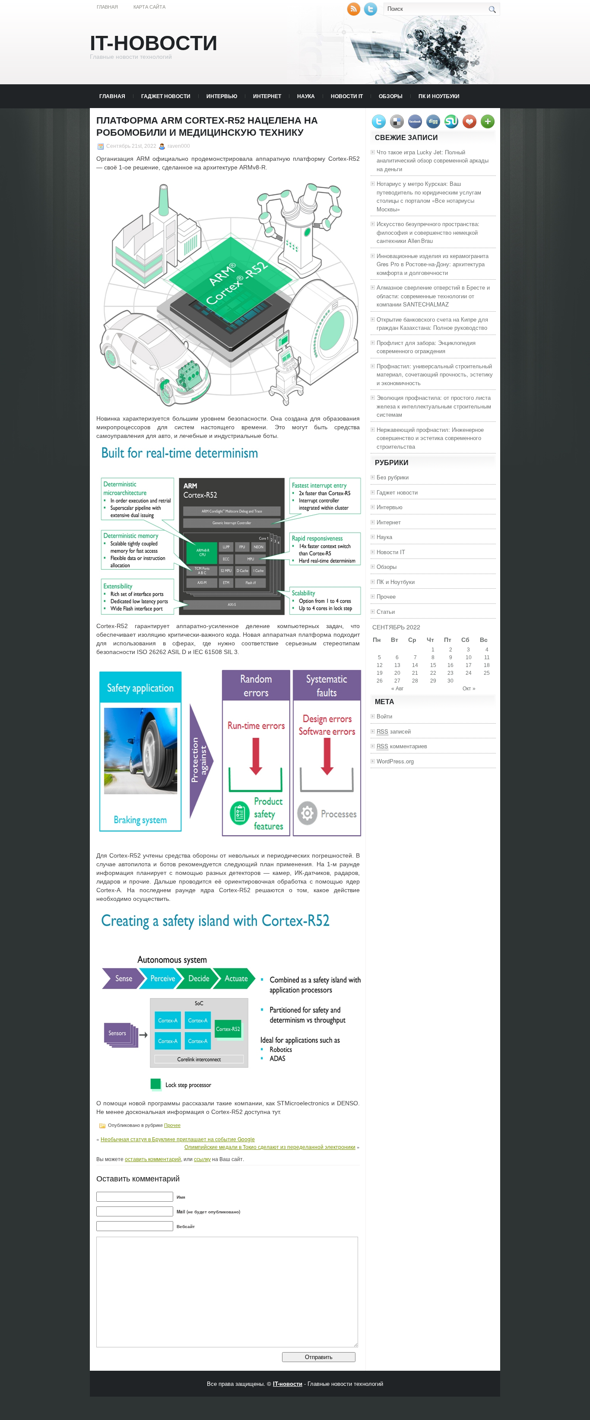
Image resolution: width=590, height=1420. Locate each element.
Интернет (267, 96)
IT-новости (154, 43)
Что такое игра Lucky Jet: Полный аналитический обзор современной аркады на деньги (432, 160)
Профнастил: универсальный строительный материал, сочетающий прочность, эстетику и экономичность (435, 374)
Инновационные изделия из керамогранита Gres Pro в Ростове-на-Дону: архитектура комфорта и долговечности (432, 264)
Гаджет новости (165, 96)
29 (433, 681)
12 (380, 665)
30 (450, 681)
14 (415, 665)
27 (397, 681)
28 (415, 681)
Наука (306, 96)
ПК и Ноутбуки (439, 96)
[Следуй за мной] (371, 13)
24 (469, 673)
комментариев (402, 746)
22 (433, 673)
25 (487, 673)
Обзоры (391, 96)
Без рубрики (393, 477)
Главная (107, 7)
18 (487, 665)
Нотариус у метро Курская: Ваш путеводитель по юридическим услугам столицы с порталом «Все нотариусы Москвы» (429, 196)
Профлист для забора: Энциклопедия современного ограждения (426, 346)
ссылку (202, 1158)
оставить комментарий (153, 1158)
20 (397, 673)
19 (380, 673)
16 (450, 665)
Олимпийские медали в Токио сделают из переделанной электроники (269, 1146)
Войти (384, 716)
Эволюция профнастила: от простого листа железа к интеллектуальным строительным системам (434, 405)
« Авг (397, 689)
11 (487, 657)
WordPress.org (395, 761)
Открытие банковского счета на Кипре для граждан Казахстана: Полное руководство (432, 323)
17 (469, 665)
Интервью (221, 96)
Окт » (469, 689)
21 (415, 673)
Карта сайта (149, 7)
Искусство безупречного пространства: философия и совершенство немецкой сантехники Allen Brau (428, 232)
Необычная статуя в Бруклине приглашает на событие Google (178, 1138)
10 (469, 657)
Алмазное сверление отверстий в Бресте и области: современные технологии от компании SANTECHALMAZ (433, 295)
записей (394, 731)
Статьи (386, 611)
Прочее (172, 1125)
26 (380, 681)
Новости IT (347, 96)
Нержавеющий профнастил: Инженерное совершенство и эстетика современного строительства (430, 437)
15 (433, 665)
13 (397, 665)
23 (450, 673)
